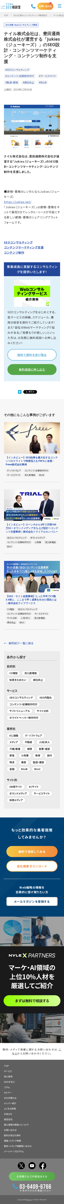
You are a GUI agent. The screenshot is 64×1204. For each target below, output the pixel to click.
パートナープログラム (14, 1151)
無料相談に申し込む (32, 369)
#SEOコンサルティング (17, 69)
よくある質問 (10, 1108)
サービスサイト (42, 793)
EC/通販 (13, 735)
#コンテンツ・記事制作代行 (19, 76)
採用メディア (16, 800)
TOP (6, 15)
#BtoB (43, 82)
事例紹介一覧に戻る (20, 643)
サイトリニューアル (19, 711)
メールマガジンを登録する (32, 901)
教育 (37, 755)
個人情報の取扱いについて (16, 1124)
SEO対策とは (10, 1097)
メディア (13, 742)
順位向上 (38, 680)
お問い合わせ (45, 6)
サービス (8, 1071)
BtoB (24, 769)
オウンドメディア (18, 793)
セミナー (8, 1092)
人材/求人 (44, 742)
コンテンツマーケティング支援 (24, 247)
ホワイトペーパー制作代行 (23, 717)
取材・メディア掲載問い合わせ (17, 1145)
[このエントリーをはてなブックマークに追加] (20, 392)
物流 (11, 762)
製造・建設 (38, 762)
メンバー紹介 (10, 1103)
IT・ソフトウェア (33, 735)
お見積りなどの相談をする (31, 1176)
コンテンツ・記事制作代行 (23, 704)
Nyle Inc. (29, 1200)
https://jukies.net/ (17, 202)
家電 (11, 755)
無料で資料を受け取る (32, 355)
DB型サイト (15, 786)
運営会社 (8, 1119)
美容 (23, 762)
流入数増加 (30, 673)
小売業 (25, 755)
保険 (29, 749)
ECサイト (34, 786)
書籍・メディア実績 (12, 1140)
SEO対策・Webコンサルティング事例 (21, 24)
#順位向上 (28, 82)
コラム (7, 1087)
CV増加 (13, 673)
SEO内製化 (45, 697)
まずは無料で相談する (32, 1000)
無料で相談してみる (32, 851)
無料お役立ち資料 (12, 1135)
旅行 (49, 755)
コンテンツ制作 (14, 252)
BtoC (37, 769)
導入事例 (8, 1076)
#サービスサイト (47, 76)
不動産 (28, 742)
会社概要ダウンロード (32, 866)
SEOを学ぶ (9, 1081)
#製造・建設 (11, 82)
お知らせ (8, 1113)
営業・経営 (44, 749)
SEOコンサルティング (18, 242)
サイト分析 (43, 711)
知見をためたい (17, 680)
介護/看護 (14, 749)
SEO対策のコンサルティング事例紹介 (31, 15)
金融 (11, 769)
